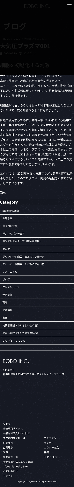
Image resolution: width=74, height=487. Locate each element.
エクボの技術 (9, 226)
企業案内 (8, 442)
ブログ (6, 279)
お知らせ (7, 218)
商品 (4, 302)
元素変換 (7, 295)
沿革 (5, 452)
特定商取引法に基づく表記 (18, 461)
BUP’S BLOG (51, 457)
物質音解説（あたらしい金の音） (20, 325)
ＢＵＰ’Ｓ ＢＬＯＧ (13, 340)
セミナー (7, 249)
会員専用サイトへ (13, 428)
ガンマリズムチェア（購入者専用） (22, 241)
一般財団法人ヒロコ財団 (16, 433)
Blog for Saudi (10, 211)
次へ (3, 192)
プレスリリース (11, 287)
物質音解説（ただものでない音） (20, 333)
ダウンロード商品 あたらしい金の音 (23, 256)
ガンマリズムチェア (13, 233)
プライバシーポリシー (15, 466)
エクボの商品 (51, 447)
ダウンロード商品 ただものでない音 (23, 264)
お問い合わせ (10, 471)
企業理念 (8, 447)
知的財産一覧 (10, 457)
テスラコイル (9, 272)
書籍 (4, 317)
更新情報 (7, 310)
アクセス (8, 476)
